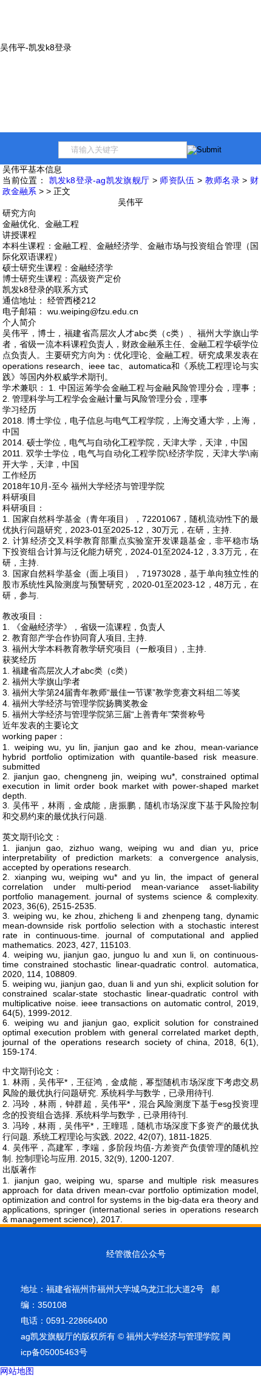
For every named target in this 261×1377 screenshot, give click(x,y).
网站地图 (17, 1371)
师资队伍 (177, 180)
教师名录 (222, 180)
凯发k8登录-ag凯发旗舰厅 (99, 180)
